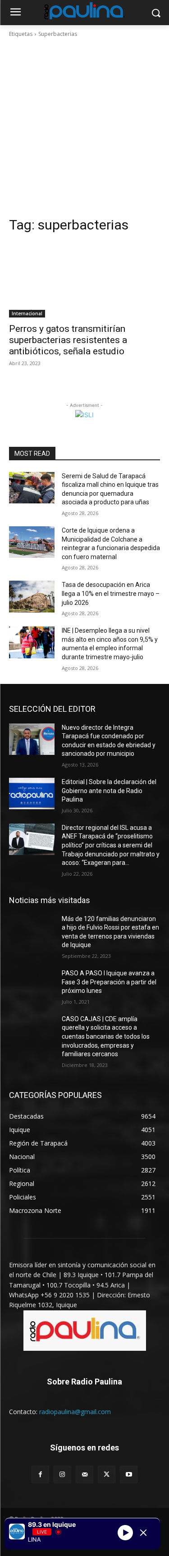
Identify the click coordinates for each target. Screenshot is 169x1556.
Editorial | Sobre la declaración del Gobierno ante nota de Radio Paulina (109, 790)
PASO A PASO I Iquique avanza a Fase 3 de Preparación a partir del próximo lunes (109, 982)
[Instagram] (62, 1474)
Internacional (27, 313)
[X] (106, 1474)
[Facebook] (40, 1474)
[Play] (125, 1533)
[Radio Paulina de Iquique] (84, 10)
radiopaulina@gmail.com (75, 1411)
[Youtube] (128, 1474)
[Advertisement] (84, 127)
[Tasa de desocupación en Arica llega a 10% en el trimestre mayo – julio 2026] (32, 596)
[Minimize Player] (143, 1532)
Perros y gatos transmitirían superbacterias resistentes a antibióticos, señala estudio (68, 340)
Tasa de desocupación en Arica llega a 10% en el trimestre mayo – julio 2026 (111, 593)
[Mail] (84, 1474)
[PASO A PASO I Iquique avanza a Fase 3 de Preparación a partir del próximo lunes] (32, 985)
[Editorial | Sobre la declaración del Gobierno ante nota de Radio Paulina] (32, 793)
